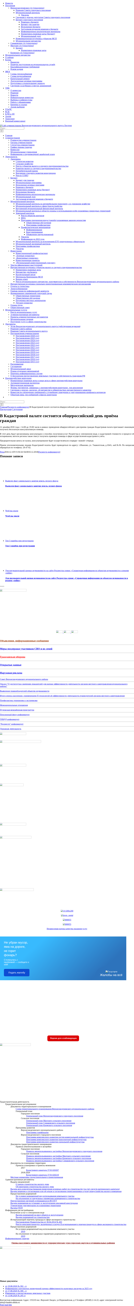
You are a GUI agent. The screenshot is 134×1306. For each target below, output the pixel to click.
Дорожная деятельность (10, 729)
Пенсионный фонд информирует (15, 714)
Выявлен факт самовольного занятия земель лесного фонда (31, 481)
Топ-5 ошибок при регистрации (19, 541)
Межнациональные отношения (14, 705)
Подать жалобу (16, 972)
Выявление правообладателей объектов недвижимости (24, 691)
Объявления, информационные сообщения (24, 640)
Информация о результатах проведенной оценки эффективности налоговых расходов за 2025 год (48, 1288)
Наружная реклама (11, 672)
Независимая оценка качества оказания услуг (67, 929)
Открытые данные (10, 664)
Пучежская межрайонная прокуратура (17, 710)
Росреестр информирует (49, 452)
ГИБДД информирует (9, 719)
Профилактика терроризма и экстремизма (18, 700)
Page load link (6, 1305)
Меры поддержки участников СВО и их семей (26, 648)
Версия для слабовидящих (63, 1038)
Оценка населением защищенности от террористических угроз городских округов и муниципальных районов (63, 1243)
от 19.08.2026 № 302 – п (16, 1286)
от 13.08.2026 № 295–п (15, 1295)
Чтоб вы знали (11, 511)
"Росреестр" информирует (11, 724)
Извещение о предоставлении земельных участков (27, 1293)
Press (2, 452)
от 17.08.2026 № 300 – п (16, 1291)
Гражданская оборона (12, 656)
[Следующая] (3, 586)
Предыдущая (6, 409)
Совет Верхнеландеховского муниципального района (24, 679)
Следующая (17, 409)
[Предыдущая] (1, 586)
